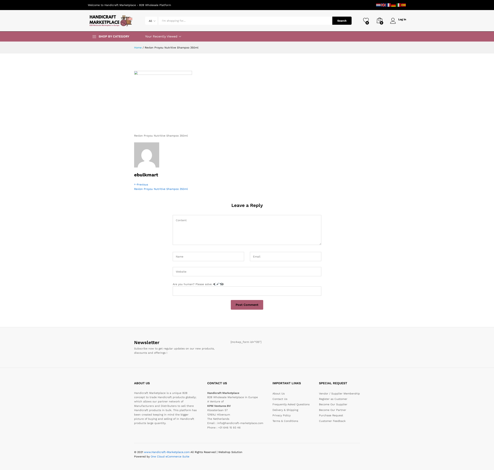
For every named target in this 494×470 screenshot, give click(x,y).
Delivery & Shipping (285, 409)
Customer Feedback (332, 420)
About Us (278, 393)
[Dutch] (378, 4)
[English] (383, 4)
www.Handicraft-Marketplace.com (167, 452)
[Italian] (398, 4)
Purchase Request (331, 415)
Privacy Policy (281, 415)
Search (342, 20)
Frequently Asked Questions (291, 404)
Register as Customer (333, 398)
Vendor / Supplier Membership (339, 393)
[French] (388, 4)
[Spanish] (403, 4)
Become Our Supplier (333, 404)
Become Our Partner (332, 409)
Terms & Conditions (285, 420)
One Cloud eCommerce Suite (170, 456)
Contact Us (279, 398)
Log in (402, 19)
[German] (393, 4)
